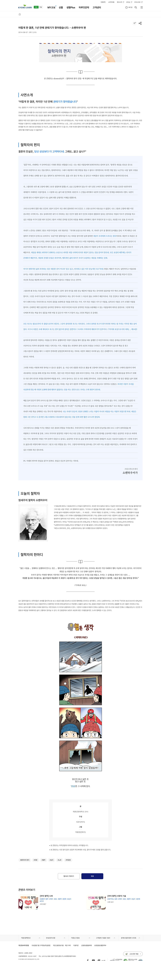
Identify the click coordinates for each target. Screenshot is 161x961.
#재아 (51, 899)
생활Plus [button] (70, 7)
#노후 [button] (59, 860)
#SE (55, 899)
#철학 (60, 899)
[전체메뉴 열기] (141, 7)
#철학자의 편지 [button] (24, 860)
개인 (36, 7)
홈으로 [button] (19, 14)
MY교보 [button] (51, 7)
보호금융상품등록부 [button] (100, 945)
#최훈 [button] (35, 860)
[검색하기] (135, 7)
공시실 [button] (128, 2)
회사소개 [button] (119, 2)
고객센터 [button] (97, 7)
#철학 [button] (43, 860)
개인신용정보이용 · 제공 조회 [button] (62, 945)
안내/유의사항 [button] (50, 938)
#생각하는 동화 (112, 899)
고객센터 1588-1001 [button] (103, 938)
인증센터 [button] (103, 2)
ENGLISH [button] (137, 2)
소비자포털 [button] (111, 2)
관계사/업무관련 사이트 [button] (128, 938)
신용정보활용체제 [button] (86, 945)
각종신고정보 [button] (75, 938)
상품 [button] (61, 7)
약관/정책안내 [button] (25, 938)
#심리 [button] (51, 860)
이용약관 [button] (76, 945)
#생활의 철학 (44, 899)
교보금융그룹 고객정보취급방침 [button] (41, 945)
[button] (25, 6)
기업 (40, 7)
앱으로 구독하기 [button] (69, 876)
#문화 (64, 899)
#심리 (69, 899)
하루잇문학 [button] (84, 7)
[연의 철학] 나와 (46, 896)
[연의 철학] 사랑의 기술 (116, 896)
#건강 (42, 901)
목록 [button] (92, 876)
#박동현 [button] (68, 860)
